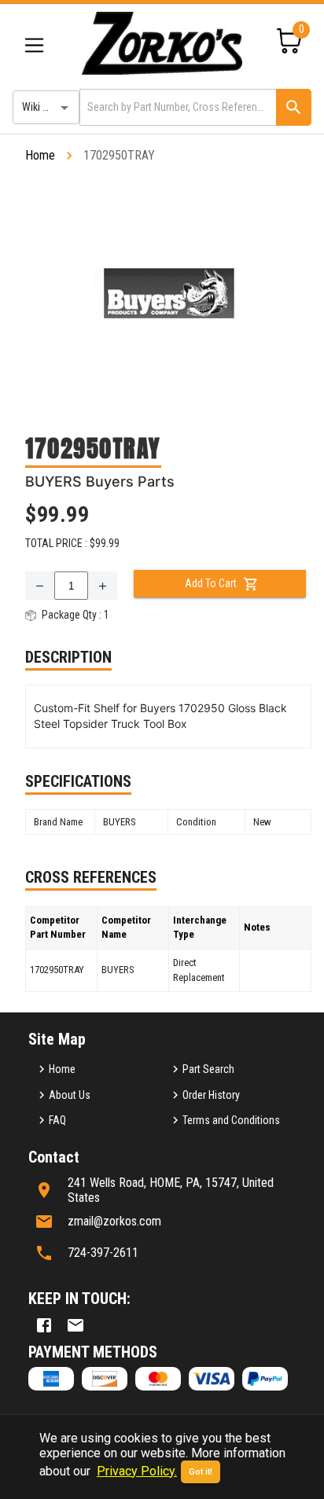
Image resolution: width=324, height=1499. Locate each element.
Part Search (208, 1069)
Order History (211, 1095)
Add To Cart (211, 583)
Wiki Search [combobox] (48, 107)
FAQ (57, 1120)
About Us (69, 1095)
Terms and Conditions (231, 1120)
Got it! (200, 1472)
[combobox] (176, 107)
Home (40, 155)
